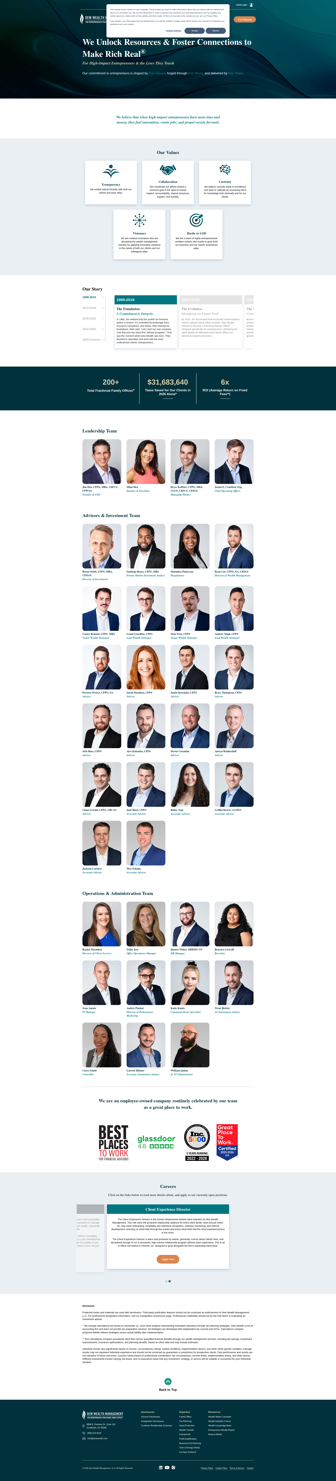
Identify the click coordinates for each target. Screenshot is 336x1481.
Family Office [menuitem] (185, 1417)
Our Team (235, 73)
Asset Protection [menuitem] (187, 1425)
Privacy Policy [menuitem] (207, 1468)
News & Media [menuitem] (215, 1434)
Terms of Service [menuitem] (237, 1468)
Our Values (157, 73)
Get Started (244, 19)
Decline (215, 31)
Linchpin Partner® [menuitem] (187, 1452)
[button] (166, 1281)
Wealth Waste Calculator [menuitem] (219, 1417)
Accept (194, 31)
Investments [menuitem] (184, 1434)
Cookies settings (173, 31)
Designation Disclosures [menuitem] (152, 1421)
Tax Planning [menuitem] (185, 1421)
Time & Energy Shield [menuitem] (189, 1448)
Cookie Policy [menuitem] (221, 1468)
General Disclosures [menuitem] (150, 1417)
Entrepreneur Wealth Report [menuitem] (221, 1430)
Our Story (195, 73)
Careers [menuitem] (250, 1468)
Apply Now (168, 1259)
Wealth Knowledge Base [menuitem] (219, 1425)
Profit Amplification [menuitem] (188, 1439)
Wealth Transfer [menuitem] (186, 1430)
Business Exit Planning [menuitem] (190, 1443)
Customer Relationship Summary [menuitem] (156, 1425)
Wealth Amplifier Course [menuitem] (219, 1421)
